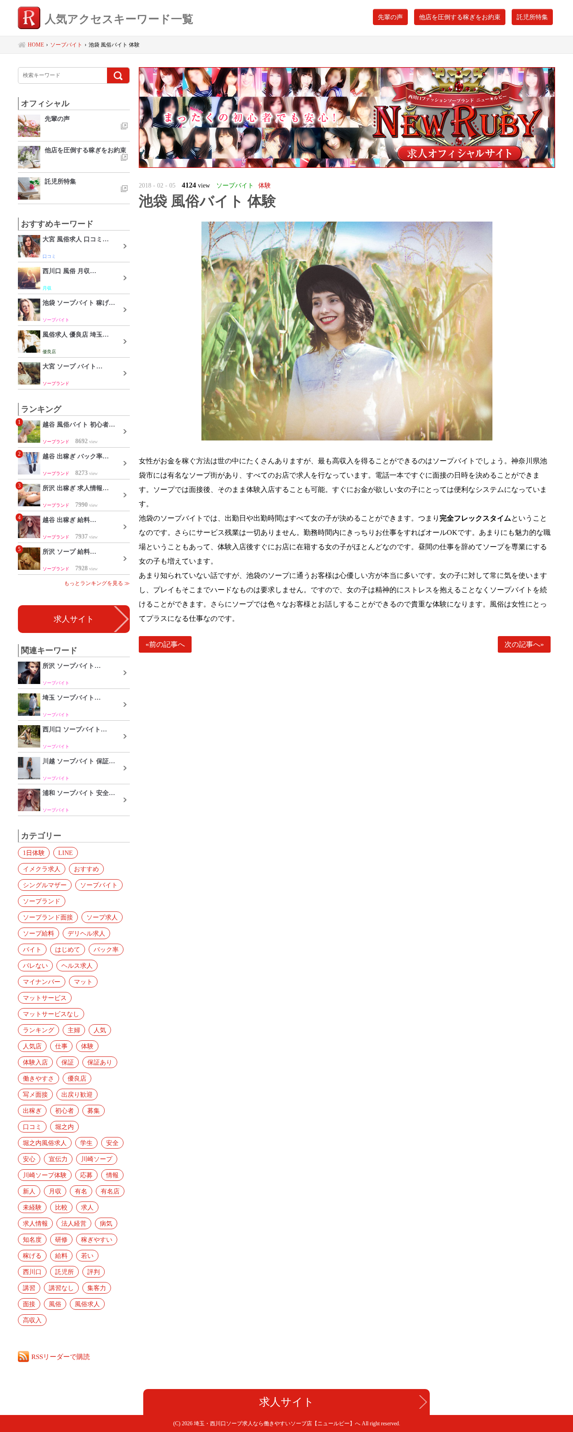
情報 (112, 1175)
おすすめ (86, 869)
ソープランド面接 (48, 917)
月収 (55, 1191)
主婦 (74, 1030)
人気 (100, 1030)
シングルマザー (45, 885)
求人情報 (35, 1223)
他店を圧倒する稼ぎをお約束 (459, 17)
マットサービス (45, 998)
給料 (61, 1255)
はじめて (67, 949)
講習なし (61, 1288)
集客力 (96, 1288)
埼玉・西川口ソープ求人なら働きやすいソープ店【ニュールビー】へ (278, 1423)
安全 (112, 1143)
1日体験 (34, 853)
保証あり (99, 1062)
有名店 (110, 1191)
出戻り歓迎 (77, 1094)
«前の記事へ (165, 644)
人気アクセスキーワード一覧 (119, 19)
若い (87, 1255)
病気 (106, 1223)
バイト (32, 949)
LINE (65, 853)
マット (83, 982)
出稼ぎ (32, 1110)
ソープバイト (99, 885)
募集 (93, 1110)
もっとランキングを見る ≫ (97, 583)
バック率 (106, 949)
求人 (87, 1207)
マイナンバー (41, 982)
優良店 (77, 1078)
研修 (61, 1239)
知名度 (32, 1239)
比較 (61, 1207)
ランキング (38, 1030)
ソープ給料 (38, 933)
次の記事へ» (524, 644)
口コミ (32, 1127)
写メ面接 (35, 1094)
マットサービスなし (51, 1014)
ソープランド (41, 901)
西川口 (32, 1272)
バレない (35, 965)
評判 (93, 1272)
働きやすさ (38, 1078)
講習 (29, 1288)
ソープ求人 (102, 917)
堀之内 (64, 1127)
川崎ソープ (96, 1159)
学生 (86, 1143)
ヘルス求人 (77, 965)
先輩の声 (390, 17)
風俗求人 (87, 1304)
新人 (29, 1191)
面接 (29, 1304)
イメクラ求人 (41, 869)
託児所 (64, 1272)
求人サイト (74, 619)
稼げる (32, 1255)
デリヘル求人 (86, 933)
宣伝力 (58, 1159)
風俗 (55, 1304)
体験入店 (35, 1062)
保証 (67, 1062)
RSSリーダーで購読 (60, 1356)
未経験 (32, 1207)
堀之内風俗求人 (45, 1143)
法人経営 (73, 1223)
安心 (29, 1159)
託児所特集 (532, 17)
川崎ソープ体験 (45, 1175)
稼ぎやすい (96, 1239)
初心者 (64, 1110)
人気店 (32, 1046)
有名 (81, 1191)
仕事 (61, 1046)
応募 (86, 1175)
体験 (87, 1046)
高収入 (32, 1320)
